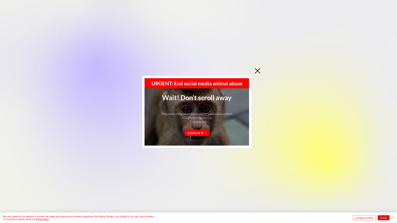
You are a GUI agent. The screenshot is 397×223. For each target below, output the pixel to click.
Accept (383, 217)
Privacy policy (42, 219)
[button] (257, 71)
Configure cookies (364, 217)
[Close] (393, 218)
